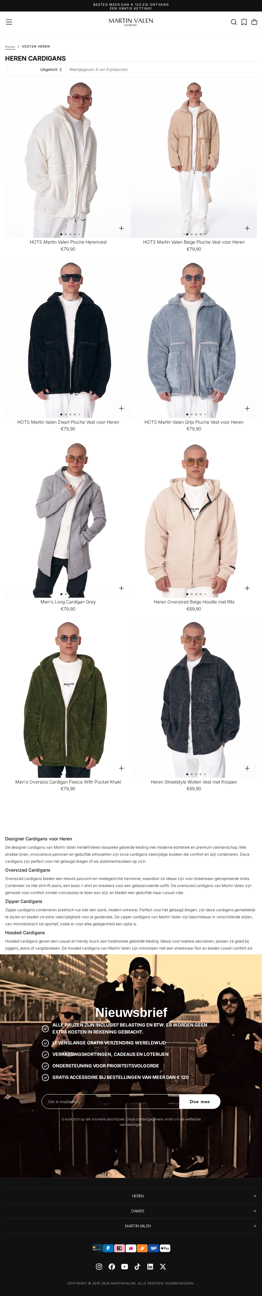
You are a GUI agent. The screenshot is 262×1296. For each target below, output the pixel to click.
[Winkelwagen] (254, 22)
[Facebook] (112, 1266)
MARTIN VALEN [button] (137, 1226)
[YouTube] (124, 1266)
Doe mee (200, 1101)
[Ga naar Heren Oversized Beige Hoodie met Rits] (194, 519)
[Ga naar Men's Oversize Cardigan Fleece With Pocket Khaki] (68, 699)
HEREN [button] (138, 1196)
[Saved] (244, 22)
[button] (9, 22)
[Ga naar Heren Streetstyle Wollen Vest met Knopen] (194, 699)
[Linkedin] (150, 1266)
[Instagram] (99, 1266)
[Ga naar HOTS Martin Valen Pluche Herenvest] (68, 159)
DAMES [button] (137, 1211)
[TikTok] (137, 1266)
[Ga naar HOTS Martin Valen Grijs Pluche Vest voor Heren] (194, 339)
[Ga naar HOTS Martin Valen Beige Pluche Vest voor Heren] (194, 159)
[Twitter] (163, 1266)
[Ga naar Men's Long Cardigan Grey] (68, 519)
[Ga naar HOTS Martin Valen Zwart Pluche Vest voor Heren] (68, 339)
